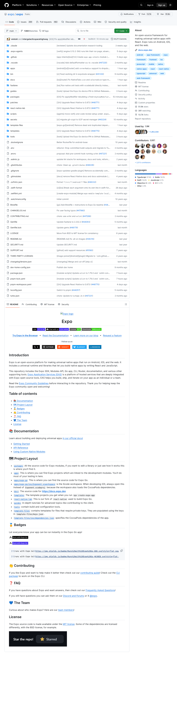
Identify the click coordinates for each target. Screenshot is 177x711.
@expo (93, 595)
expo (11, 14)
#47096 (86, 216)
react (153, 69)
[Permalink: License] (7, 617)
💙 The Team (20, 420)
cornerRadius (85, 68)
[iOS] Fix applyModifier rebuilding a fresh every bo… (88, 97)
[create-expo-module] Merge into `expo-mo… (90, 193)
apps (12, 68)
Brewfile (14, 205)
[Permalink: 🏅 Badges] (7, 525)
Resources (47, 5)
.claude (13, 45)
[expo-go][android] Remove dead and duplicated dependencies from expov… (92, 125)
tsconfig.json (16, 290)
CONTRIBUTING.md (19, 216)
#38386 (108, 205)
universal (153, 73)
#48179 (73, 227)
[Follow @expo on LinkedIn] (95, 348)
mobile (151, 64)
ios (161, 60)
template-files (16, 125)
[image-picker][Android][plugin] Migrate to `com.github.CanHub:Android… (90, 256)
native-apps (142, 69)
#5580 (89, 250)
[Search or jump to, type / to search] (141, 5)
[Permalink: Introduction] (7, 355)
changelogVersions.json (21, 261)
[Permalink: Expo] (7, 321)
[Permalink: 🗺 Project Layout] (7, 458)
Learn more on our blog (85, 335)
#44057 (76, 290)
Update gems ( (63, 227)
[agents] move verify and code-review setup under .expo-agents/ (86, 114)
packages (14, 97)
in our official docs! (73, 438)
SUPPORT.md (16, 250)
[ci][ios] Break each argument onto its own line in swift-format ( (85, 188)
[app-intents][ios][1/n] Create (70, 57)
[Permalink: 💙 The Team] (7, 603)
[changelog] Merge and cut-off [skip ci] (75, 261)
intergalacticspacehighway (35, 39)
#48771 (95, 102)
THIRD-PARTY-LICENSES (21, 256)
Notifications (129, 14)
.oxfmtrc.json (16, 182)
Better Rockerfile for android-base (72, 142)
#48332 (92, 182)
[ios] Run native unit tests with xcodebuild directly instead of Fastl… (87, 85)
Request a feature (112, 335)
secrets (13, 119)
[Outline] (125, 304)
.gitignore (14, 170)
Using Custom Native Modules (29, 451)
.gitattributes (16, 165)
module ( (104, 57)
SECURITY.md (16, 244)
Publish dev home (65, 267)
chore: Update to (64, 296)
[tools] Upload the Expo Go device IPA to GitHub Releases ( (83, 91)
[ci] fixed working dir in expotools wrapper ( (76, 74)
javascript (141, 64)
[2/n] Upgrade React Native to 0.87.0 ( (74, 131)
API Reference (20, 447)
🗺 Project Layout (22, 404)
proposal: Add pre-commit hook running (75, 153)
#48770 (95, 131)
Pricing (97, 5)
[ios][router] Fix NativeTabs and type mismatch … (87, 79)
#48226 (89, 165)
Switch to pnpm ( (64, 290)
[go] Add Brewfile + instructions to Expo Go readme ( (80, 205)
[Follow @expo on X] (37, 348)
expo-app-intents (91, 57)
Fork (146, 14)
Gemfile (13, 222)
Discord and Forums (73, 595)
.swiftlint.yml (16, 193)
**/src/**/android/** (73, 182)
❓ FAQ (17, 416)
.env (12, 148)
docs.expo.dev (145, 50)
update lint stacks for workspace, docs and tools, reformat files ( (86, 159)
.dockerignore (16, 142)
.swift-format (16, 188)
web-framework (143, 78)
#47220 (102, 62)
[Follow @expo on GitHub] (49, 348)
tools (12, 136)
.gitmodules (15, 176)
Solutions (31, 5)
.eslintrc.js (14, 159)
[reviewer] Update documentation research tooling (79, 45)
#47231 (88, 296)
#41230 (99, 74)
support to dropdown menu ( (105, 68)
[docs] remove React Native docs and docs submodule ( (82, 176)
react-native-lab (17, 108)
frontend (153, 60)
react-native (164, 69)
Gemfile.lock (15, 227)
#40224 (102, 119)
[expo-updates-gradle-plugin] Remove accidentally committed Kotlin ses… (90, 170)
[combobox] (95, 31)
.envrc (13, 153)
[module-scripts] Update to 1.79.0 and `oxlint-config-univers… (88, 273)
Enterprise (82, 5)
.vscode (14, 62)
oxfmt (95, 154)
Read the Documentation (56, 335)
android (140, 55)
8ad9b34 (91, 39)
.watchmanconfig (18, 199)
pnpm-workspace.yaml (20, 284)
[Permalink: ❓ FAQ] (7, 583)
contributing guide (90, 572)
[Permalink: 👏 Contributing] (7, 565)
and (74, 216)
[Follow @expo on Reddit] (64, 348)
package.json (16, 273)
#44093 (86, 222)
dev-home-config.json (20, 267)
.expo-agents (16, 51)
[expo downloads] (91, 330)
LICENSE (14, 233)
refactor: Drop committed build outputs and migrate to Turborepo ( (87, 148)
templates (14, 131)
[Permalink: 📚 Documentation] (7, 431)
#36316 (90, 239)
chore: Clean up (64, 165)
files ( (85, 182)
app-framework (153, 55)
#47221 (102, 153)
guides (13, 91)
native (160, 64)
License (17, 424)
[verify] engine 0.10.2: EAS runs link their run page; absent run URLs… (88, 51)
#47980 (80, 210)
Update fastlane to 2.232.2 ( (69, 222)
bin (11, 74)
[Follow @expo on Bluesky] (79, 348)
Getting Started (21, 443)
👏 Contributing (21, 412)
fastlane (14, 85)
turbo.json (14, 296)
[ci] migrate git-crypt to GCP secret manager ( (78, 119)
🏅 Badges (19, 408)
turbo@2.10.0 (78, 296)
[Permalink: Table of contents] (7, 394)
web (162, 73)
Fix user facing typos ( (67, 210)
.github (13, 57)
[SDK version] (39, 330)
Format (60, 182)
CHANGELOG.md (18, 210)
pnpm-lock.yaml (17, 278)
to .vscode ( (94, 62)
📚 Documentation (23, 400)
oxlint (79, 216)
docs (12, 79)
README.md (16, 239)
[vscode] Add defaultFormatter (71, 62)
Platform (16, 5)
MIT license (69, 624)
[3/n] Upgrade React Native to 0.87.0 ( (74, 102)
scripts (13, 114)
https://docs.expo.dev (54, 491)
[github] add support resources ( (71, 250)
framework (141, 60)
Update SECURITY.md (67, 244)
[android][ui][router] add (68, 68)
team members (66, 610)
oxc (86, 63)
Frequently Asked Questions (100, 590)
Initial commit (63, 199)
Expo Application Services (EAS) (45, 374)
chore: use (61, 216)
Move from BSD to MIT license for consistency (77, 233)
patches (14, 102)
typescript (141, 73)
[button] (122, 551)
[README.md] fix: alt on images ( (71, 239)
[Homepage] (6, 5)
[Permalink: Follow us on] (7, 342)
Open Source (65, 5)
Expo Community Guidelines (34, 383)
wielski (14, 39)
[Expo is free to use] (76, 330)
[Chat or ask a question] (58, 330)
